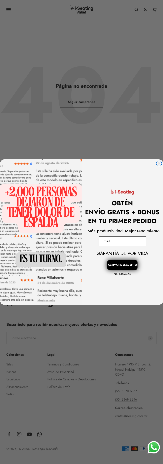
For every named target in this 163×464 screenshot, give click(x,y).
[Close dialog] (159, 163)
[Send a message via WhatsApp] (154, 447)
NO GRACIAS (122, 274)
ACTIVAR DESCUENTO (122, 265)
